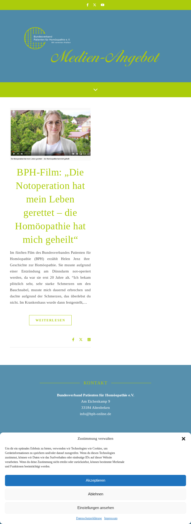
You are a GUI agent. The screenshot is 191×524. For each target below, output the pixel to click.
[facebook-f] (88, 5)
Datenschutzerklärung (89, 518)
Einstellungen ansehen (95, 508)
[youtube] (102, 5)
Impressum (110, 518)
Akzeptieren (95, 480)
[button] (183, 438)
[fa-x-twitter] (95, 5)
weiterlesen (50, 320)
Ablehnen (95, 494)
